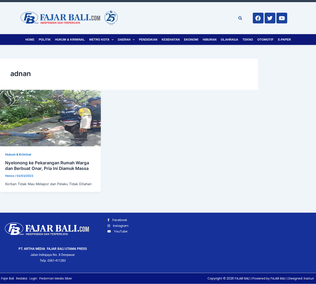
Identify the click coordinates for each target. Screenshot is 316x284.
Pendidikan (148, 39)
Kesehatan (171, 39)
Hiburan (209, 39)
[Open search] (240, 18)
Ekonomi (191, 39)
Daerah (124, 39)
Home (29, 39)
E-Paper (284, 39)
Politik (45, 39)
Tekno (247, 39)
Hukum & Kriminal (70, 39)
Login (33, 278)
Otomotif (265, 39)
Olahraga (229, 39)
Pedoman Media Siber (55, 278)
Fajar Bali (7, 278)
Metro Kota (99, 39)
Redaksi (21, 278)
